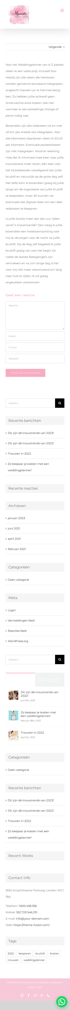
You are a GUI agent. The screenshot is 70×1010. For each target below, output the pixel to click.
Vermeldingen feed (21, 620)
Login (12, 610)
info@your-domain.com (32, 918)
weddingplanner (34, 960)
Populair (20, 679)
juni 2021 (14, 528)
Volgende (55, 47)
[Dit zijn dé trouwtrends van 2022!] (13, 693)
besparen (25, 953)
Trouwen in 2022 (19, 453)
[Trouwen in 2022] (13, 734)
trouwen (13, 960)
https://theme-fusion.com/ (31, 925)
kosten (54, 953)
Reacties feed (17, 631)
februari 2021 (17, 549)
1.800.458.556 (28, 906)
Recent (49, 679)
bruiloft (40, 953)
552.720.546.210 (26, 912)
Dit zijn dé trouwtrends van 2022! (31, 443)
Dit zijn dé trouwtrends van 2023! (31, 433)
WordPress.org (18, 641)
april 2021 (14, 538)
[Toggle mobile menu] (62, 10)
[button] (61, 1001)
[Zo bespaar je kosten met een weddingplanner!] (13, 713)
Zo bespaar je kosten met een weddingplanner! (38, 714)
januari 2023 (16, 518)
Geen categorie (18, 579)
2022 (11, 953)
